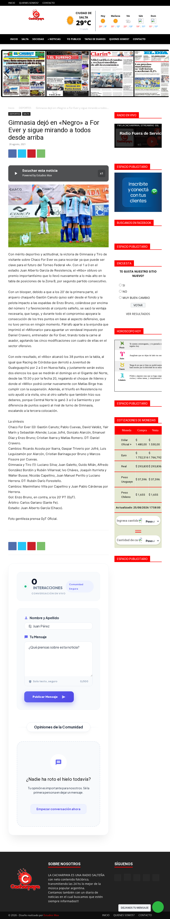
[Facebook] (131, 3)
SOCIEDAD (38, 39)
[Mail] (145, 3)
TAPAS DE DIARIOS (95, 39)
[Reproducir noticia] (16, 173)
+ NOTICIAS (54, 39)
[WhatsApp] (41, 153)
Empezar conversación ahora (58, 809)
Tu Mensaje (38, 637)
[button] (157, 39)
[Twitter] (22, 153)
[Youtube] (158, 3)
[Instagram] (138, 3)
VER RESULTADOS (138, 314)
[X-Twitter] (152, 3)
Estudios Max (51, 915)
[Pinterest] (31, 153)
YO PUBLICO (74, 39)
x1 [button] (101, 173)
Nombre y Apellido (44, 618)
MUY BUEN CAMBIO (136, 298)
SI (124, 285)
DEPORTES (25, 108)
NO (125, 291)
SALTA (25, 39)
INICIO (11, 2)
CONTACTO (48, 2)
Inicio (11, 108)
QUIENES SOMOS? (29, 2)
